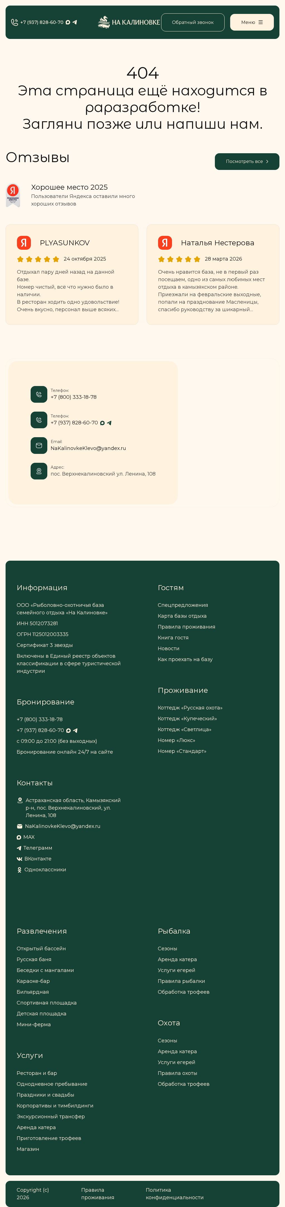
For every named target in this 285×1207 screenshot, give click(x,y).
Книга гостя (173, 638)
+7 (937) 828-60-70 (41, 22)
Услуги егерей (176, 970)
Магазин (28, 1149)
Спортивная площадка (47, 1003)
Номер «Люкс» (176, 740)
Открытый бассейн (41, 949)
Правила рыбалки (181, 981)
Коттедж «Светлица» (185, 729)
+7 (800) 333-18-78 (74, 397)
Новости (169, 648)
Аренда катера (36, 1127)
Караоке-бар (33, 981)
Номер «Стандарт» (182, 751)
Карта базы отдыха (182, 616)
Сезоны (167, 949)
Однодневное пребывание (52, 1084)
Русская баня (34, 959)
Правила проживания (186, 627)
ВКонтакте (37, 859)
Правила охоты (177, 1073)
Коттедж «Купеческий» (187, 719)
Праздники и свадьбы (45, 1095)
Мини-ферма (34, 1025)
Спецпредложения (183, 605)
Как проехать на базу (185, 659)
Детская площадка (42, 1014)
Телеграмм (37, 848)
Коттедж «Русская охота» (190, 708)
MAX (29, 837)
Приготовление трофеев (49, 1138)
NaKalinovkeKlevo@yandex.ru (88, 448)
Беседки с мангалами (45, 970)
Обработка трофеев (184, 992)
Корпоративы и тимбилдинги (55, 1106)
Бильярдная (33, 992)
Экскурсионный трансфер (51, 1117)
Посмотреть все (244, 161)
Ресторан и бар (37, 1073)
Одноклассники (45, 870)
